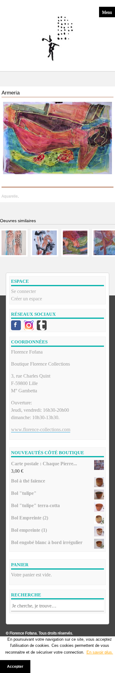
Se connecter (23, 291)
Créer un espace (26, 298)
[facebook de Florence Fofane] (16, 325)
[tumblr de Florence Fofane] (42, 325)
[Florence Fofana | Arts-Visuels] (58, 39)
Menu (107, 12)
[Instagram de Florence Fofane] (29, 325)
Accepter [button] (15, 666)
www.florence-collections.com (40, 429)
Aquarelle (10, 196)
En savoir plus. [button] (99, 652)
